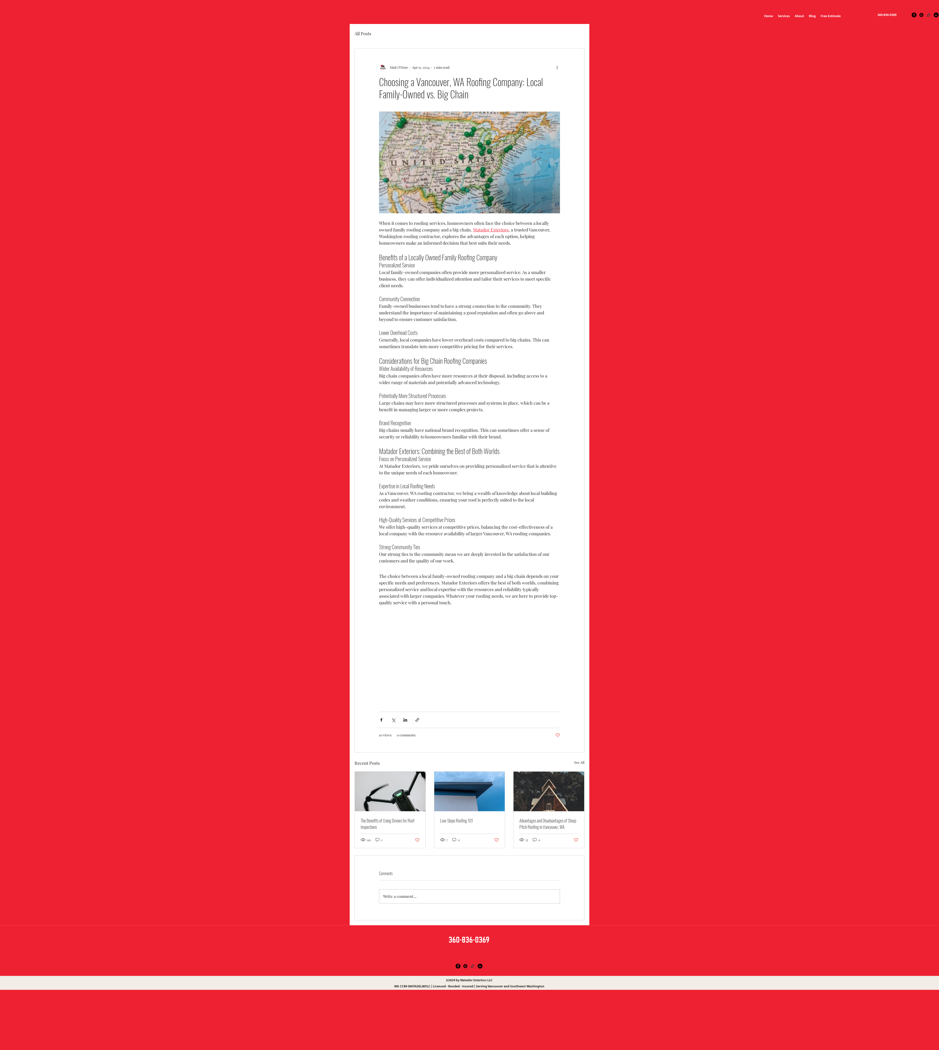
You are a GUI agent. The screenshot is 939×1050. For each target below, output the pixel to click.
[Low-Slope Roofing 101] (469, 791)
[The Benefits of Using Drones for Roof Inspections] (390, 791)
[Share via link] (417, 720)
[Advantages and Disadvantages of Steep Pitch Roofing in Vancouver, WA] (549, 791)
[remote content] (469, 656)
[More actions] (557, 67)
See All (579, 762)
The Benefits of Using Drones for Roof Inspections (387, 823)
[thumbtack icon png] (928, 14)
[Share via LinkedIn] (405, 720)
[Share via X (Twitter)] (393, 720)
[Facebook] (458, 966)
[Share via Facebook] (381, 720)
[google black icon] (921, 14)
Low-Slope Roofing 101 (456, 820)
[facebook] (914, 14)
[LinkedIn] (936, 14)
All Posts (363, 33)
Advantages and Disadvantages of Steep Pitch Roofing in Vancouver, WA (547, 823)
